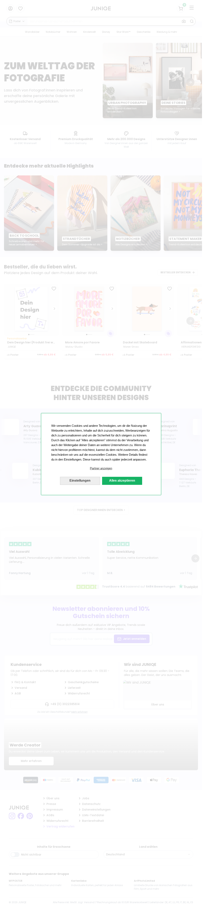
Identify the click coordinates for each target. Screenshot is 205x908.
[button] (101, 468)
